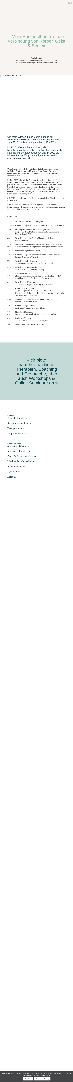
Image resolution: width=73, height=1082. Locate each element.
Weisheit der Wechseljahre (20, 461)
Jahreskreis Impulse (17, 451)
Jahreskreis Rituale (17, 445)
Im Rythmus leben (16, 466)
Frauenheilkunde (16, 418)
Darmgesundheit (17, 428)
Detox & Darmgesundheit (20, 456)
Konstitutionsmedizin (19, 423)
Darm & (11, 476)
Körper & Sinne (16, 433)
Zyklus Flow (13, 471)
